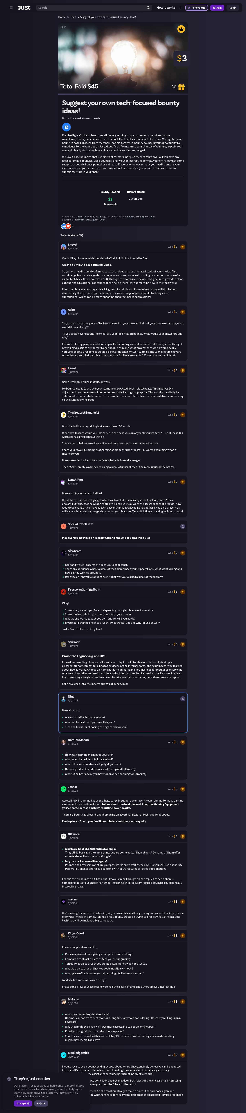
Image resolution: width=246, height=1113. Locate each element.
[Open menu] (11, 7)
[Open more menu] (180, 7)
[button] (123, 272)
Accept (21, 1103)
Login (232, 8)
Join (219, 8)
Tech (73, 17)
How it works (166, 8)
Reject (41, 1103)
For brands (198, 8)
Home (62, 17)
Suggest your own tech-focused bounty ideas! (108, 17)
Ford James (82, 118)
